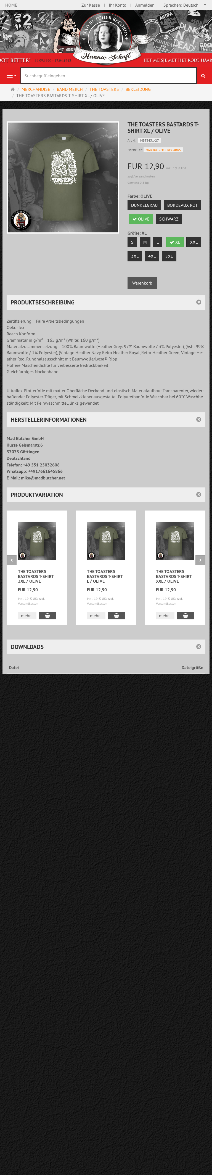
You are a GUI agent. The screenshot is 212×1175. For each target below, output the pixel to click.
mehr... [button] (27, 615)
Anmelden (145, 5)
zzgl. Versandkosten (141, 176)
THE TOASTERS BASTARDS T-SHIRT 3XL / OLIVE (36, 576)
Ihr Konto (117, 5)
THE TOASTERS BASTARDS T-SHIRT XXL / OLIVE (174, 576)
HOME (11, 5)
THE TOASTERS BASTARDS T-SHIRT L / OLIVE (105, 576)
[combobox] (185, 5)
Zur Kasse (90, 5)
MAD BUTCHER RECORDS (163, 150)
